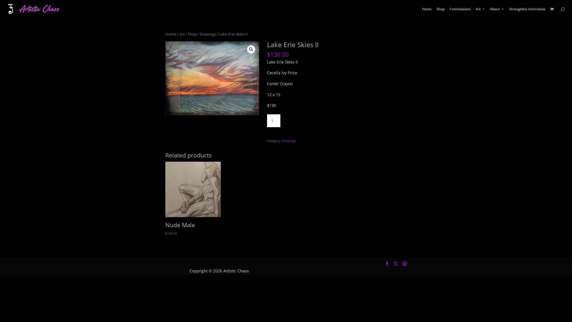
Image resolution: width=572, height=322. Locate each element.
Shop (441, 9)
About (495, 9)
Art (478, 9)
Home (427, 9)
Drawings (208, 34)
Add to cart (301, 120)
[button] (251, 49)
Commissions (460, 9)
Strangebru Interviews (527, 9)
